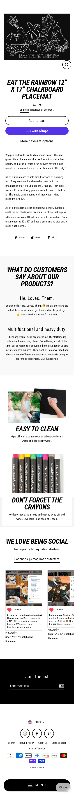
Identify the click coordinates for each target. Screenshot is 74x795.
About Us (43, 742)
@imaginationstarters (32, 314)
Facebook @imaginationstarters (36, 559)
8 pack (53, 519)
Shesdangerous (16, 337)
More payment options (37, 141)
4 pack (42, 519)
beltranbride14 (14, 305)
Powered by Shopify (37, 767)
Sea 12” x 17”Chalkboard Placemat (19, 639)
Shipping (24, 109)
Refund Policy (26, 742)
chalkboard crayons (31, 212)
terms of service (37, 748)
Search (11, 742)
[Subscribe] (61, 686)
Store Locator (59, 742)
